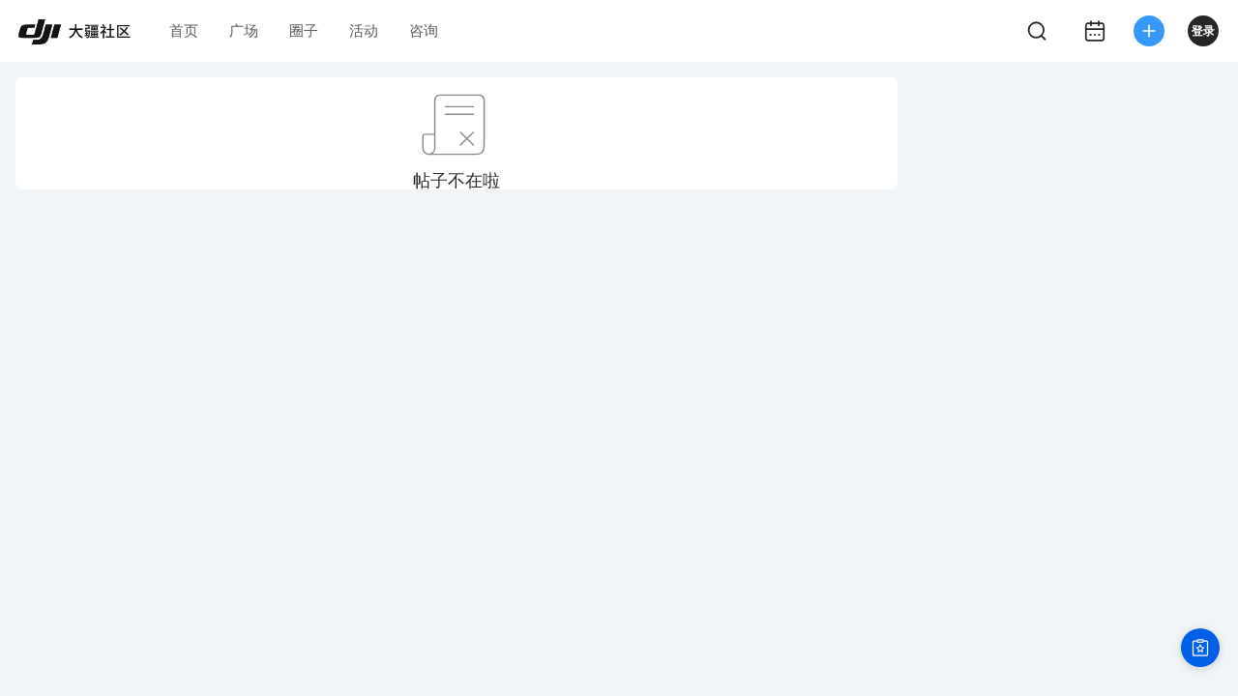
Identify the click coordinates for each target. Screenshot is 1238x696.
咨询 (423, 30)
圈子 (303, 30)
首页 (183, 30)
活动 (363, 30)
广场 (243, 30)
